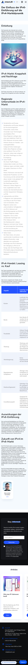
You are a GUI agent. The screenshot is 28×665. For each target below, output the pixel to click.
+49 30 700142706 (10, 640)
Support (23, 662)
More (7, 615)
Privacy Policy (16, 556)
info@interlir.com (10, 652)
